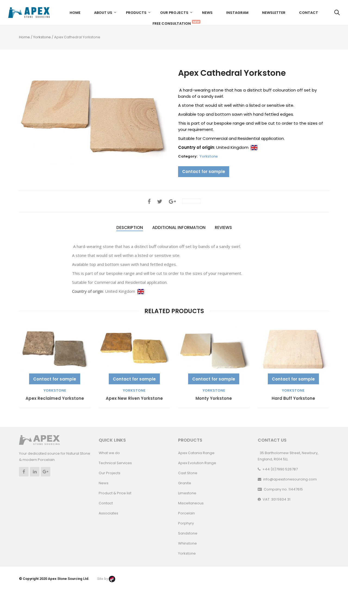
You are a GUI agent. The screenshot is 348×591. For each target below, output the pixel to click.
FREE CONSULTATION (174, 23)
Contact (308, 12)
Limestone (187, 493)
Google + (45, 471)
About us (103, 12)
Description (129, 227)
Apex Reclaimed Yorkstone (55, 398)
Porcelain (186, 513)
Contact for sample (203, 171)
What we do (109, 452)
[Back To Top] (331, 572)
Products (136, 12)
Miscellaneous (191, 503)
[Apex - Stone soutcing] (39, 439)
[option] (94, 119)
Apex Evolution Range (197, 463)
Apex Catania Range (196, 452)
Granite (184, 483)
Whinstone (187, 543)
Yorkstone (42, 37)
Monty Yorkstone (213, 398)
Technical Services (115, 463)
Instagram (237, 12)
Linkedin (34, 471)
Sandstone (187, 533)
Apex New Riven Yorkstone (134, 398)
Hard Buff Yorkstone (293, 398)
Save (194, 201)
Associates (108, 513)
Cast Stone (187, 473)
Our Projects (174, 12)
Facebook (24, 471)
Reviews (223, 227)
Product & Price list (115, 493)
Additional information (179, 227)
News (207, 12)
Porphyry (186, 523)
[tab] (129, 228)
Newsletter (273, 12)
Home (75, 12)
